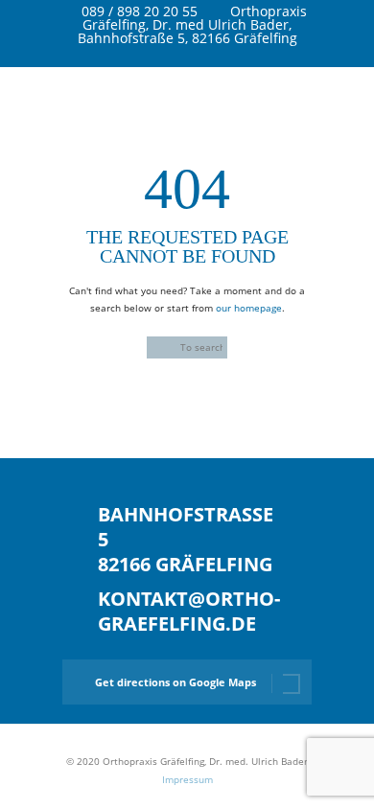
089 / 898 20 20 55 (140, 11)
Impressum (187, 779)
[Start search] (156, 348)
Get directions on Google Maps (175, 682)
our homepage (249, 307)
